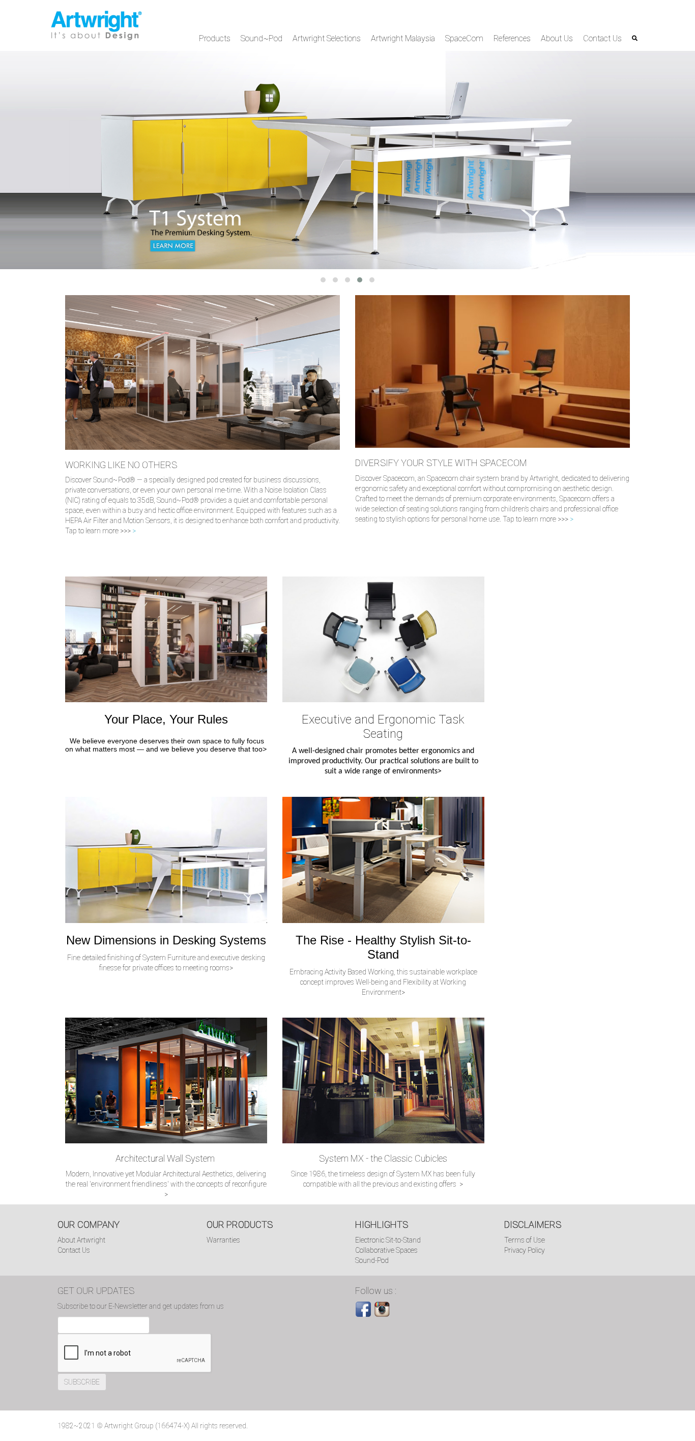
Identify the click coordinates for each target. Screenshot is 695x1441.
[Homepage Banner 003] (347, 160)
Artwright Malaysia (403, 38)
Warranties (223, 1240)
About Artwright (81, 1240)
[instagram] (382, 1309)
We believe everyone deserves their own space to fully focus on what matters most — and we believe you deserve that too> (166, 745)
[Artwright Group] (96, 25)
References (512, 38)
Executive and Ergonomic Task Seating (383, 726)
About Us (557, 38)
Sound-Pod (372, 1260)
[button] (323, 280)
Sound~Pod (261, 38)
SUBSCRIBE (82, 1382)
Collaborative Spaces (386, 1250)
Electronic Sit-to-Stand (388, 1240)
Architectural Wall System (166, 1158)
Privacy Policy (524, 1250)
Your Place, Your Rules (166, 719)
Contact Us (602, 38)
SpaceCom (464, 38)
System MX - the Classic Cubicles (383, 1158)
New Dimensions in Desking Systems (166, 940)
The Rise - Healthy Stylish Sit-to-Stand (383, 947)
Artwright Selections (327, 38)
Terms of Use (524, 1240)
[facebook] (363, 1309)
